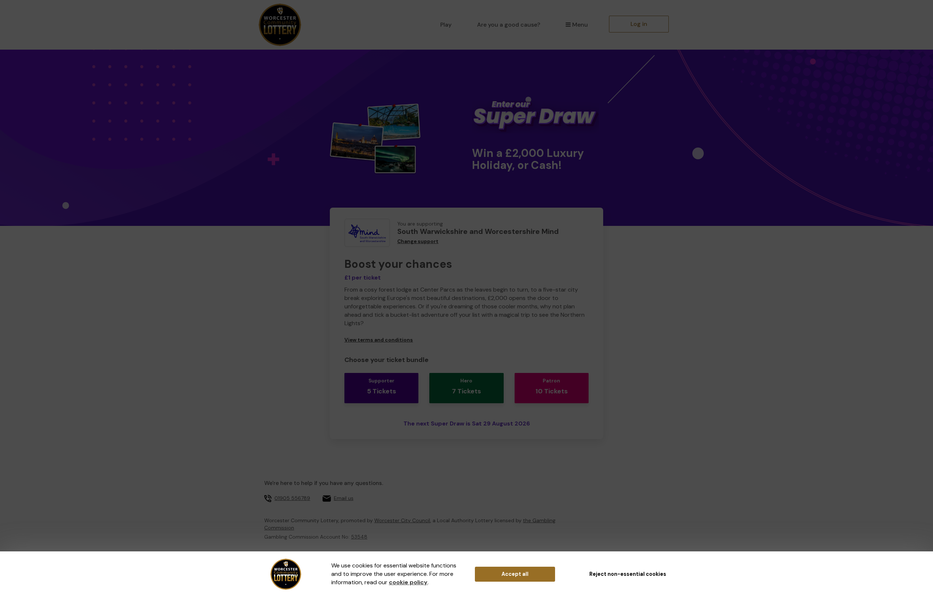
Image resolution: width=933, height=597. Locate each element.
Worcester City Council (402, 520)
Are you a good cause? (508, 24)
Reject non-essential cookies (627, 574)
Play (446, 24)
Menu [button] (580, 24)
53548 (359, 537)
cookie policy (408, 582)
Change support (417, 241)
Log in (639, 24)
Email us (344, 498)
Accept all (514, 574)
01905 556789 (292, 498)
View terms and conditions (378, 340)
